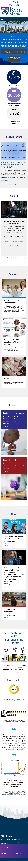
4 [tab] (11, 257)
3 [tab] (9, 257)
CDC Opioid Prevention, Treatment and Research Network (14, 59)
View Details (4, 180)
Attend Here (7, 352)
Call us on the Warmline (7, 51)
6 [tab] (15, 257)
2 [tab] (7, 257)
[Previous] (2, 258)
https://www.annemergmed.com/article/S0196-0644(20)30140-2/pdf (14, 794)
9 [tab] (9, 259)
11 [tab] (13, 259)
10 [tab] (11, 259)
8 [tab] (19, 257)
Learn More (13, 245)
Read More (5, 426)
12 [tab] (15, 259)
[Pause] (25, 258)
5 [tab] (13, 257)
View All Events (14, 184)
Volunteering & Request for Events (20, 51)
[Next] (23, 258)
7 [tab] (17, 257)
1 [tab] (6, 257)
